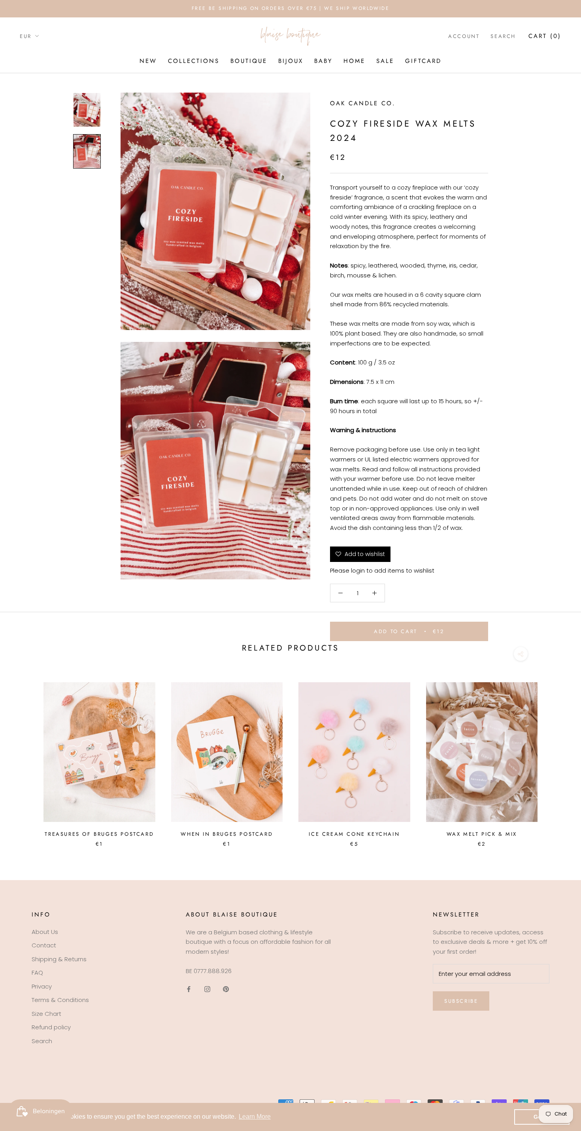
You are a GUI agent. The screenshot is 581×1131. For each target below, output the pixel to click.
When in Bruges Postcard (227, 834)
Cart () (544, 36)
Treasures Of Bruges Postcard (99, 834)
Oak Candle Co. (363, 103)
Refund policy (51, 1027)
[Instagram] (207, 989)
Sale (385, 61)
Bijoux (290, 61)
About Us (45, 932)
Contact (44, 945)
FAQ (37, 972)
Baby (323, 61)
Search (503, 36)
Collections (193, 61)
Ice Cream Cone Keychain (354, 834)
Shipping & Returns (59, 959)
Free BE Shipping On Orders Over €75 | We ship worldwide (290, 8)
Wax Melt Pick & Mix (482, 834)
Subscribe (461, 1001)
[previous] (25, 756)
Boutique (248, 61)
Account (463, 36)
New (148, 61)
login (358, 570)
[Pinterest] (226, 989)
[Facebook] (189, 989)
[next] (556, 756)
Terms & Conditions (60, 1000)
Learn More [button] (255, 1116)
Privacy (42, 986)
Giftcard (423, 61)
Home (354, 61)
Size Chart (46, 1014)
